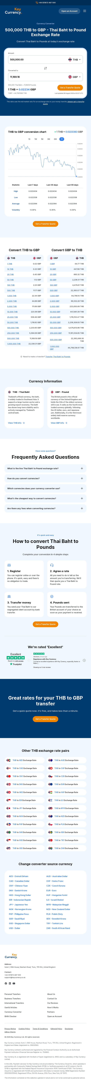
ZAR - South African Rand (58, 928)
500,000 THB (13, 338)
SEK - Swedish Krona (56, 919)
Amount (11, 53)
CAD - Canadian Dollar (19, 881)
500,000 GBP (56, 340)
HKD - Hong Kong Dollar (20, 895)
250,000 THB (13, 333)
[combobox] (75, 60)
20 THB (10, 274)
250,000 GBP (56, 333)
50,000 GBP (55, 322)
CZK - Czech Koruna (55, 886)
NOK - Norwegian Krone (20, 909)
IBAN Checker (10, 1016)
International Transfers (14, 1003)
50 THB (10, 280)
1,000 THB (11, 296)
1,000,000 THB (14, 344)
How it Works (52, 1007)
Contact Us (52, 998)
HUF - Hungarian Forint (56, 895)
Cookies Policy (24, 1029)
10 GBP (53, 269)
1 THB (9, 264)
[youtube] (14, 983)
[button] (84, 11)
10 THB (10, 269)
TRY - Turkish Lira (54, 923)
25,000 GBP (55, 317)
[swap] (45, 68)
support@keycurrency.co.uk (15, 977)
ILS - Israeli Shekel (54, 900)
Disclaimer (69, 1029)
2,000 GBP (54, 301)
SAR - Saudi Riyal (17, 919)
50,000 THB (12, 322)
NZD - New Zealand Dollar (58, 909)
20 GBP (53, 274)
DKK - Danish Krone (18, 890)
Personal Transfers (12, 994)
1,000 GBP (54, 296)
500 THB (11, 290)
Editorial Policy (56, 1029)
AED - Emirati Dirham (18, 876)
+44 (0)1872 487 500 (13, 975)
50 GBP (53, 280)
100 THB (11, 285)
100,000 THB (13, 328)
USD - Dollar (14, 928)
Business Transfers (13, 998)
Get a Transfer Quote (70, 87)
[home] (11, 956)
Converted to (13, 70)
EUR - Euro (51, 890)
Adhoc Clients (10, 1032)
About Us (51, 994)
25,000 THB (12, 317)
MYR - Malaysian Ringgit (57, 904)
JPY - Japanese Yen (18, 904)
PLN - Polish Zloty (54, 914)
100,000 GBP (55, 328)
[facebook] (6, 983)
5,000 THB (12, 306)
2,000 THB (12, 301)
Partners (50, 1012)
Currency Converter (45, 23)
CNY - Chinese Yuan (18, 886)
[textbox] (74, 60)
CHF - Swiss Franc (54, 881)
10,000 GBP (55, 312)
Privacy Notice (10, 1029)
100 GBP (53, 285)
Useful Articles (11, 1007)
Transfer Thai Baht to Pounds (57, 357)
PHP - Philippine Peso (19, 914)
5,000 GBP (54, 306)
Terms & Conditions (40, 1029)
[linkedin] (10, 983)
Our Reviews (52, 1003)
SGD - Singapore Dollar (19, 923)
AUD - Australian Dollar (57, 876)
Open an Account (69, 11)
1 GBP (52, 264)
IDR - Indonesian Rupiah (20, 900)
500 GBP (54, 290)
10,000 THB (12, 312)
